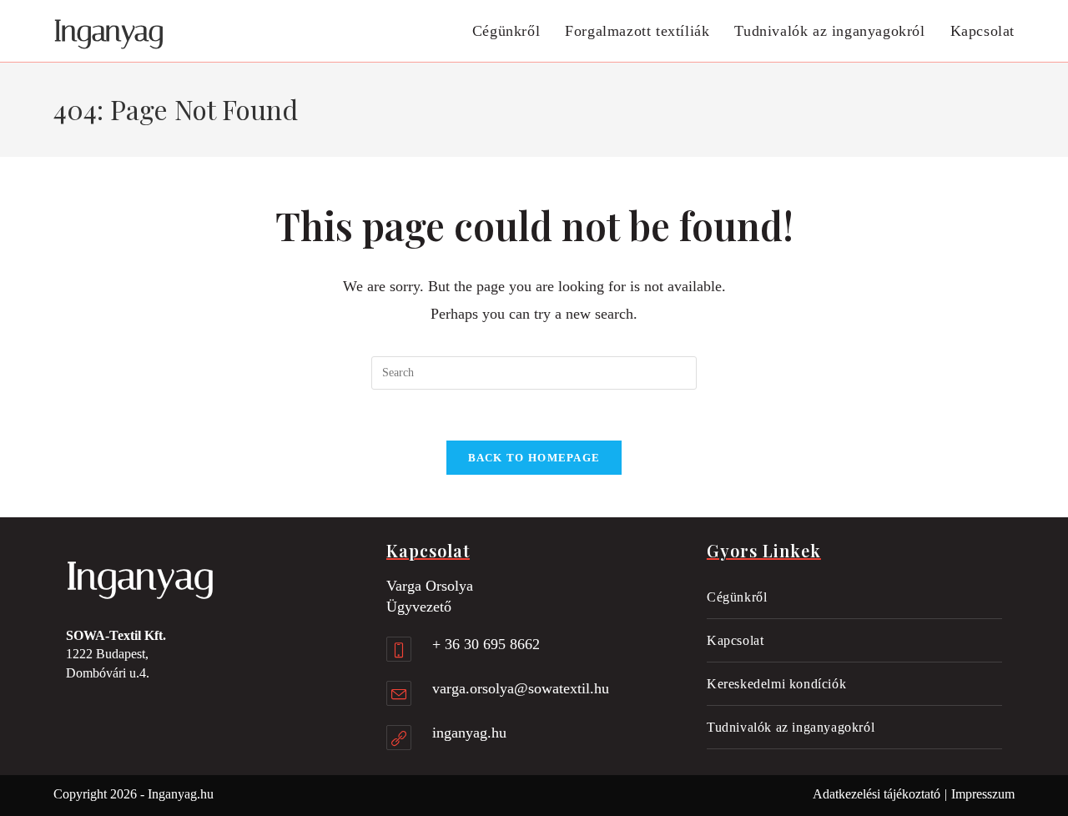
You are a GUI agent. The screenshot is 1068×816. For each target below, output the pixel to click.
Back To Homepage (534, 457)
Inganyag (108, 31)
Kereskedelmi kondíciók (776, 684)
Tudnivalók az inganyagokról (790, 727)
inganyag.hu (469, 732)
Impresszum (983, 794)
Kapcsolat (735, 640)
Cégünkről (737, 597)
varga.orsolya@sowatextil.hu (520, 688)
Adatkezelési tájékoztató (876, 794)
